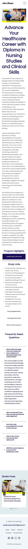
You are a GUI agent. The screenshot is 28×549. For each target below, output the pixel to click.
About (13, 530)
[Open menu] (24, 3)
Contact (19, 530)
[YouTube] (12, 538)
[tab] (10, 508)
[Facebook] (9, 538)
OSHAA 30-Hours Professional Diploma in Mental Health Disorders (12, 499)
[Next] (23, 494)
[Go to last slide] (4, 494)
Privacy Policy (17, 533)
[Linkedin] (19, 538)
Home (7, 530)
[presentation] (14, 487)
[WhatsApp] (15, 538)
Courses (8, 533)
